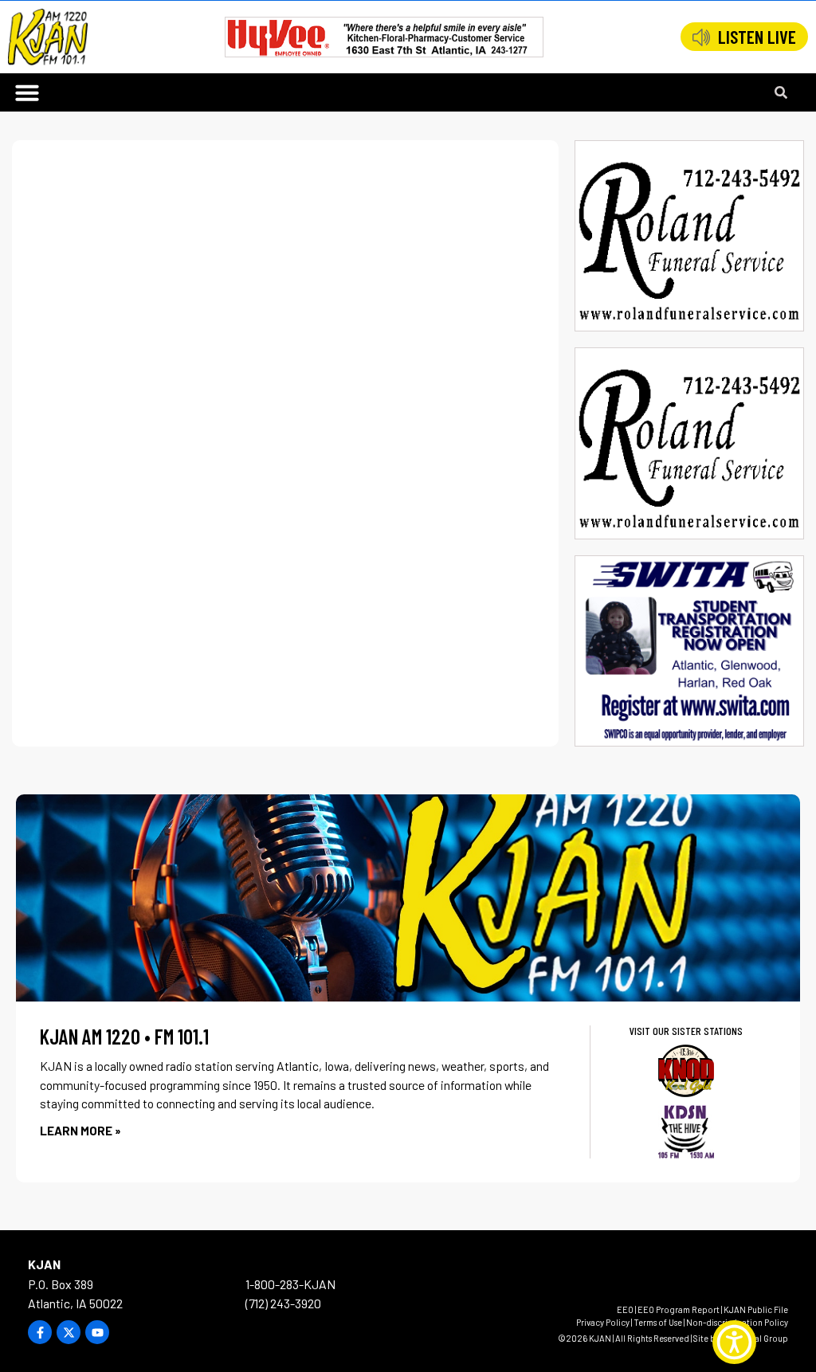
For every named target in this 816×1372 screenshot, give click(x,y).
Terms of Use (658, 1322)
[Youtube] (97, 1332)
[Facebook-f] (40, 1332)
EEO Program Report (679, 1309)
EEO (625, 1309)
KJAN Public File (756, 1309)
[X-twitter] (68, 1332)
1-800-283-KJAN (290, 1284)
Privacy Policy (603, 1322)
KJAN (44, 1264)
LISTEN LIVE (757, 36)
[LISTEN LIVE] (701, 37)
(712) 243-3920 (283, 1303)
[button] (27, 92)
